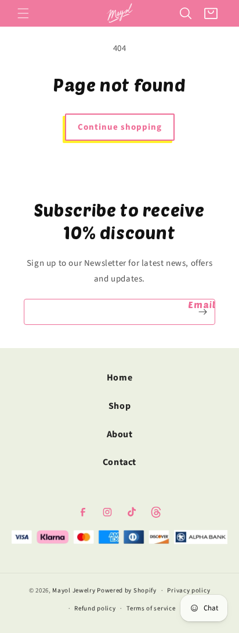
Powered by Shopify (127, 590)
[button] (23, 13)
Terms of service (150, 608)
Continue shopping (120, 127)
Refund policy (94, 608)
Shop (119, 406)
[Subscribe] (202, 311)
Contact (119, 462)
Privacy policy (188, 590)
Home (119, 377)
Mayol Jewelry (73, 590)
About (120, 434)
